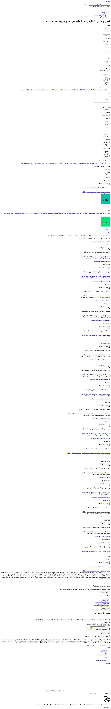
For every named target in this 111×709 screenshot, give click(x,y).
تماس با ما (107, 663)
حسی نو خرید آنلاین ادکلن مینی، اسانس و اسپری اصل (100, 379)
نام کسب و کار (106, 622)
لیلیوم (109, 556)
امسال (106, 82)
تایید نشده (105, 62)
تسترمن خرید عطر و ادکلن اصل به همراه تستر (101, 516)
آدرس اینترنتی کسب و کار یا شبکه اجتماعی (98, 624)
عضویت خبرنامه (90, 645)
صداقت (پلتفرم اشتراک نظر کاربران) (55, 690)
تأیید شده (106, 61)
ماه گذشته (105, 80)
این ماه (106, 79)
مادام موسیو (108, 457)
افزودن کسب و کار (105, 592)
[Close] (109, 96)
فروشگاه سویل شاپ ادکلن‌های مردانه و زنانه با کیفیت (100, 320)
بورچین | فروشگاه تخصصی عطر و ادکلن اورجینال (101, 418)
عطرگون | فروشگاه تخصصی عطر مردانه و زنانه (101, 497)
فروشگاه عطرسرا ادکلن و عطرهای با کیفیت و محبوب (100, 300)
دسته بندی (104, 650)
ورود (108, 6)
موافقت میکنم (106, 707)
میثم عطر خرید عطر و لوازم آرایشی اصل (102, 536)
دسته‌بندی (104, 12)
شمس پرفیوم (107, 339)
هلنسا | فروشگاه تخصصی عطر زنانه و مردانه (102, 261)
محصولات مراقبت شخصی (81, 413)
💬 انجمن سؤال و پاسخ (101, 4)
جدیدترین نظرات (106, 193)
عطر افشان (108, 177)
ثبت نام (102, 6)
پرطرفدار (105, 68)
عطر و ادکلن (85, 192)
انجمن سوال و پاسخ (102, 654)
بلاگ (106, 653)
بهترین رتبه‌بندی (104, 70)
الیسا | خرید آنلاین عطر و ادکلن (104, 477)
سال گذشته (105, 84)
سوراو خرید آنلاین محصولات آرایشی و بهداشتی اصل (100, 438)
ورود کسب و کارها (95, 6)
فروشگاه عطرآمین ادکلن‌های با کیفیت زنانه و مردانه (100, 280)
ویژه (107, 71)
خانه (109, 4)
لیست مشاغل (103, 651)
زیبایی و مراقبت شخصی (100, 15)
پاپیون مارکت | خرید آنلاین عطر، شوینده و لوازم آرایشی (100, 398)
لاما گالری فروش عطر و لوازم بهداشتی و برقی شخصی (100, 241)
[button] (55, 174)
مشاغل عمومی (103, 14)
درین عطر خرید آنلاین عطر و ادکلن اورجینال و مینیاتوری (100, 359)
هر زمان (106, 77)
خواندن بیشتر (107, 582)
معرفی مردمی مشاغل (89, 4)
